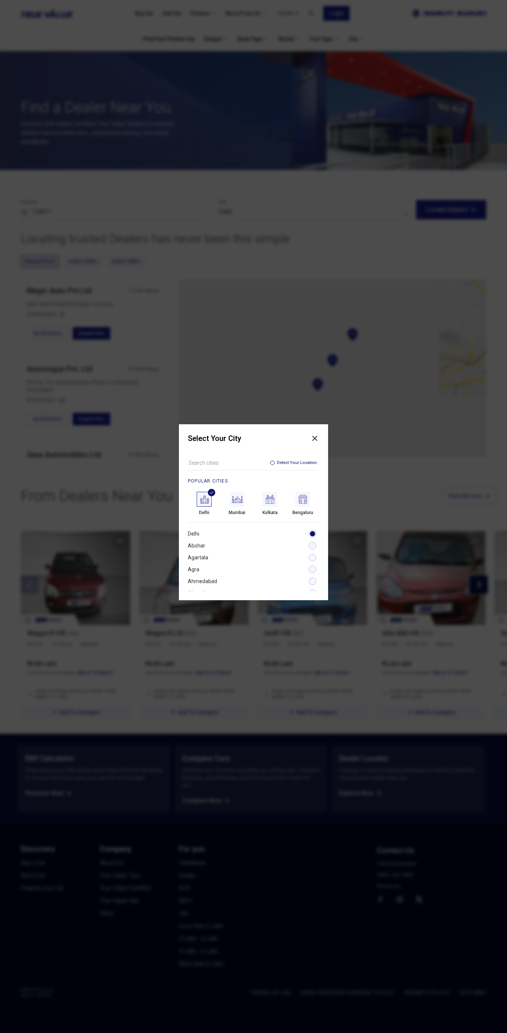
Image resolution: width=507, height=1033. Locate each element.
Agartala (198, 557)
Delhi (193, 534)
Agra (193, 569)
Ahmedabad (202, 581)
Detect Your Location (297, 462)
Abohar (196, 546)
